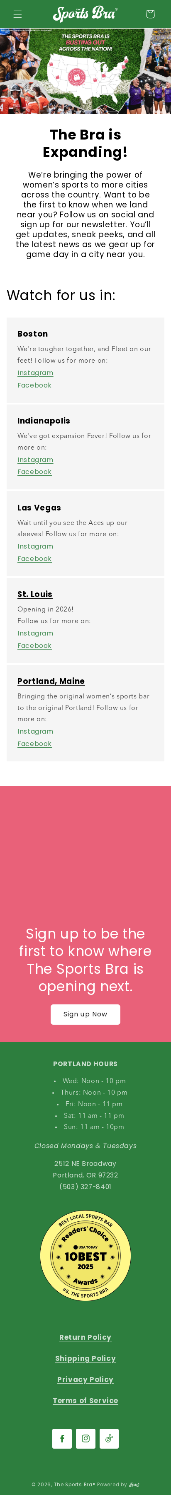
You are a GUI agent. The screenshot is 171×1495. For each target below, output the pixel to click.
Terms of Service (85, 1401)
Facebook (34, 385)
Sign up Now (85, 1014)
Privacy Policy (85, 1379)
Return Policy (85, 1337)
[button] (17, 14)
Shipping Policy (85, 1358)
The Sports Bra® (75, 1484)
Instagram (35, 373)
